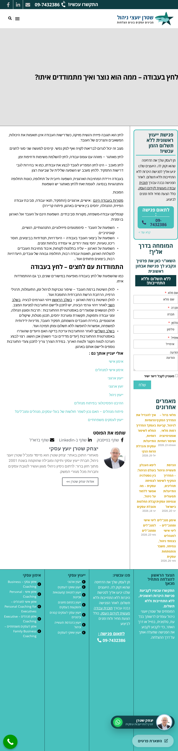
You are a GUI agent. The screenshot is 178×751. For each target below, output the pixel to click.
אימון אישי (116, 361)
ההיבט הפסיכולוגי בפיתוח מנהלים (98, 403)
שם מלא (172, 293)
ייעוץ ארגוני (115, 378)
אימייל (174, 338)
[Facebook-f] (8, 5)
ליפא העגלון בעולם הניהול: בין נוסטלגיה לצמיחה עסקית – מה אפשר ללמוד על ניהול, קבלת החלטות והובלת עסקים (146, 486)
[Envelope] (28, 5)
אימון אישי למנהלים (109, 370)
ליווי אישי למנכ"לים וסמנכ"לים (149, 525)
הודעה (174, 352)
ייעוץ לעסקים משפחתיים (105, 420)
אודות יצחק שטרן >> (80, 482)
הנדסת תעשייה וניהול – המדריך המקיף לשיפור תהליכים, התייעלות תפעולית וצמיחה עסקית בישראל (166, 486)
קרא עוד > (144, 232)
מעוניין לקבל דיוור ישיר (159, 376)
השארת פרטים (150, 741)
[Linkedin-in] (18, 5)
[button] (17, 18)
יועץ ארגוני (116, 386)
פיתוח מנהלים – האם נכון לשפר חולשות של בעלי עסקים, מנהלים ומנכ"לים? (69, 412)
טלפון (174, 323)
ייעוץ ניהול (116, 395)
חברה (174, 308)
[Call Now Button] (10, 742)
